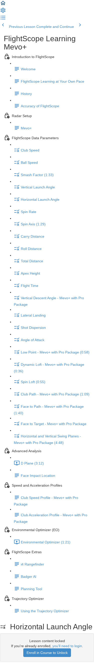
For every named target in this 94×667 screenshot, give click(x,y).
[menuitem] (3, 12)
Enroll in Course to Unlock (47, 653)
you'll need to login (67, 646)
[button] (3, 5)
